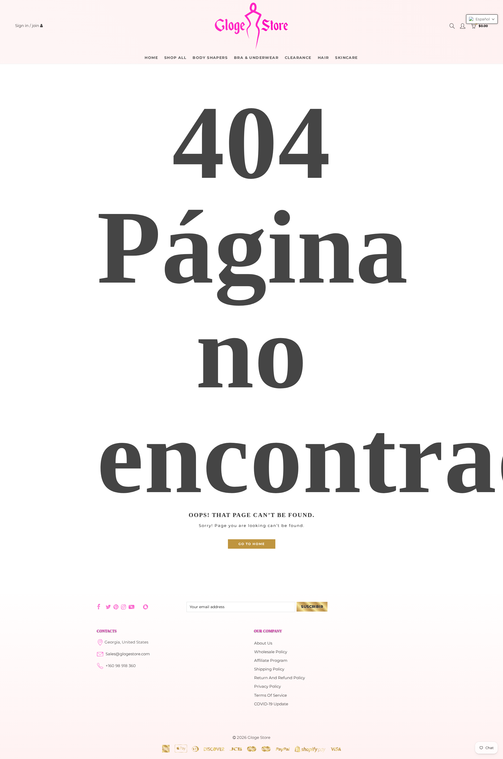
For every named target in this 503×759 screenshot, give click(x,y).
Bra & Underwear (256, 57)
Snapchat (145, 607)
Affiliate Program (270, 660)
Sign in (22, 25)
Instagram (123, 607)
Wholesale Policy (270, 652)
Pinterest (115, 607)
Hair (323, 57)
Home (151, 57)
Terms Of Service (270, 695)
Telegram (138, 607)
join (35, 25)
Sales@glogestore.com (128, 654)
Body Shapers (210, 57)
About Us (263, 643)
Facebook (98, 607)
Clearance (298, 57)
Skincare (346, 57)
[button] (481, 19)
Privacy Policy (267, 686)
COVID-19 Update (271, 704)
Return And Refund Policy (279, 677)
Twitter (108, 607)
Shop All (175, 57)
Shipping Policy (269, 669)
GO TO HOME (251, 544)
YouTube (131, 607)
